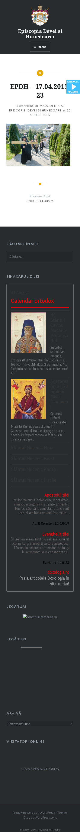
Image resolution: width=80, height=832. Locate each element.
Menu (42, 46)
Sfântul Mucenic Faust (32, 458)
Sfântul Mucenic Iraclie (33, 480)
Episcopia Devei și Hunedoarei (40, 34)
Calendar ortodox (32, 301)
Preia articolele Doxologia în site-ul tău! (44, 581)
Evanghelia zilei (55, 534)
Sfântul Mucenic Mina (32, 447)
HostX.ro (52, 769)
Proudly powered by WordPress (33, 812)
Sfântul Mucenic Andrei (34, 469)
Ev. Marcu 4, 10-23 (56, 562)
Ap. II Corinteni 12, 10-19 (50, 523)
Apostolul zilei (56, 495)
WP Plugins (54, 829)
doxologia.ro (58, 572)
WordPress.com (45, 817)
